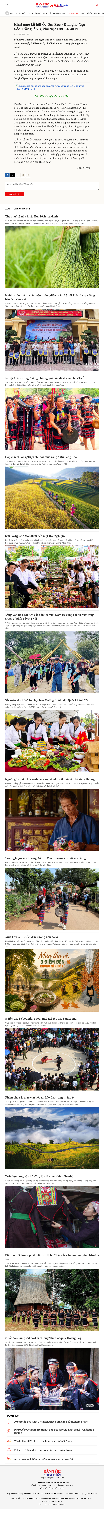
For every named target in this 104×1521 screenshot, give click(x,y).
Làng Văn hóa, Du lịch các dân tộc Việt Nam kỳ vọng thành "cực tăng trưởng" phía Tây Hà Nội (49, 616)
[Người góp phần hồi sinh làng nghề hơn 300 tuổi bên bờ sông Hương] (52, 820)
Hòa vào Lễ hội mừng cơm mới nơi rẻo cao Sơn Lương (42, 1018)
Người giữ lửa (86, 13)
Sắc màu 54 (72, 13)
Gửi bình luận (14, 194)
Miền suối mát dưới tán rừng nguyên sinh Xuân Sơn (44, 1459)
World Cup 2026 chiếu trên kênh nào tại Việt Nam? (43, 1441)
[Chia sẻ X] (12, 175)
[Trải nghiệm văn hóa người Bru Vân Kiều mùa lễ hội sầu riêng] (52, 899)
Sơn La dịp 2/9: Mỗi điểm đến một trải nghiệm (35, 536)
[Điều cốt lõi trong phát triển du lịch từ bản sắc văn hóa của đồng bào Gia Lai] (52, 1300)
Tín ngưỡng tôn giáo (37, 13)
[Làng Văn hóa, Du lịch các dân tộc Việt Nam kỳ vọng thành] (52, 662)
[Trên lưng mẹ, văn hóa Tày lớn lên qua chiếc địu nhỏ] (52, 1217)
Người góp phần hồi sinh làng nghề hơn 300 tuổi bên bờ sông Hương (50, 779)
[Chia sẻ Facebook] (7, 175)
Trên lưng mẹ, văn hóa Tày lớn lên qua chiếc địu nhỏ (39, 1176)
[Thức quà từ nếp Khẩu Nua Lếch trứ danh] (52, 257)
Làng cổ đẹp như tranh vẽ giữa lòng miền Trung (45, 1450)
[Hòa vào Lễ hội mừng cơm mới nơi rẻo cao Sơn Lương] (52, 1059)
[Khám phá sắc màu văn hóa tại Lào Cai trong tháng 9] (52, 1138)
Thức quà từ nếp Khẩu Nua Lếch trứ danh (31, 216)
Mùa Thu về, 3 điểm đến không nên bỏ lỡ (31, 937)
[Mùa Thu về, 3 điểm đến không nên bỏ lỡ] (52, 980)
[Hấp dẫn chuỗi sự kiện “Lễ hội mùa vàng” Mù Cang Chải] (52, 498)
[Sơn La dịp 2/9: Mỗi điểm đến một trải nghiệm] (52, 576)
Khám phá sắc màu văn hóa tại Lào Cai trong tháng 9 (39, 1097)
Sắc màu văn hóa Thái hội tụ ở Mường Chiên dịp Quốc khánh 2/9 (46, 700)
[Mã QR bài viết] (28, 175)
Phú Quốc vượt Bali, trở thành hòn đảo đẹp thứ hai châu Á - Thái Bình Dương (54, 1431)
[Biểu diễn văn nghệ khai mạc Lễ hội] (52, 87)
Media (97, 13)
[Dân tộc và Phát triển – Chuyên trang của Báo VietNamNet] (42, 5)
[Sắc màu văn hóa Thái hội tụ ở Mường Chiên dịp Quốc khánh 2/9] (52, 741)
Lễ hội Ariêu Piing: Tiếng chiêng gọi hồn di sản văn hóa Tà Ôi (45, 378)
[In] (23, 175)
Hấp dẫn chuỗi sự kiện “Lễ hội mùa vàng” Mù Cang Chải (41, 457)
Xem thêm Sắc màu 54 (17, 208)
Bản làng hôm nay (57, 13)
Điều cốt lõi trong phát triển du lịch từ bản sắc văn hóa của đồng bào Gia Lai (52, 1257)
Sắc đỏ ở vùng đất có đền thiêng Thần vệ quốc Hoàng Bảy (44, 1338)
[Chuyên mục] (6, 5)
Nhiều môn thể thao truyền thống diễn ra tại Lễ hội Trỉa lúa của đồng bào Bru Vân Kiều (50, 297)
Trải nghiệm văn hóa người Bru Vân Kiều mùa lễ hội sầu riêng (45, 858)
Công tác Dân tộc (18, 13)
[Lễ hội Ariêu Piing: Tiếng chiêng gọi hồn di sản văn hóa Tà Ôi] (52, 419)
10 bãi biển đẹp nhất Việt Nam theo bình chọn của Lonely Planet (51, 1421)
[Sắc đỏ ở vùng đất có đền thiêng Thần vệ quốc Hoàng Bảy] (52, 1379)
